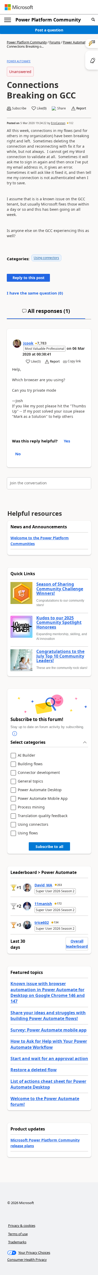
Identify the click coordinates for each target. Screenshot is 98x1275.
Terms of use (18, 1234)
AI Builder (26, 755)
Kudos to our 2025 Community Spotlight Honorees (59, 623)
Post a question (49, 29)
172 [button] (59, 903)
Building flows (30, 764)
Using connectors (46, 258)
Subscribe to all (49, 846)
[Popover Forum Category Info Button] (14, 733)
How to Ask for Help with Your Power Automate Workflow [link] (48, 1044)
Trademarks (17, 1242)
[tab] (46, 313)
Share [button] (61, 108)
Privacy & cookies (21, 1225)
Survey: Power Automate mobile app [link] (48, 1030)
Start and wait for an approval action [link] (49, 1058)
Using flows (28, 833)
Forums (54, 42)
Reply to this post (28, 277)
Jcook (28, 343)
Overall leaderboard (77, 944)
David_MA (43, 885)
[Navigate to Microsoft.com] (19, 7)
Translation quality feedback (42, 816)
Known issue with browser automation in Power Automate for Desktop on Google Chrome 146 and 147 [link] (47, 992)
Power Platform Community (48, 19)
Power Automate (75, 42)
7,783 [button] (42, 343)
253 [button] (59, 885)
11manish (43, 903)
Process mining (31, 807)
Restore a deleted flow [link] (33, 1070)
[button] (93, 19)
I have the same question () (35, 293)
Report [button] (81, 108)
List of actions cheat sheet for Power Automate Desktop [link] (48, 1084)
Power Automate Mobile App (43, 798)
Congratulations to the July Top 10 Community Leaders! (60, 656)
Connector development (39, 772)
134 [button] (56, 922)
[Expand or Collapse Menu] (7, 19)
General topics (30, 781)
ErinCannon (58, 123)
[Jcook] (17, 343)
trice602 (41, 922)
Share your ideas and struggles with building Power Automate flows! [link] (48, 1015)
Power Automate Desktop (40, 790)
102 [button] (71, 123)
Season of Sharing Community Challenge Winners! (59, 589)
